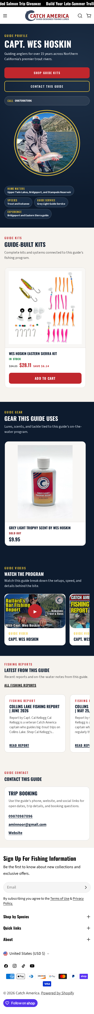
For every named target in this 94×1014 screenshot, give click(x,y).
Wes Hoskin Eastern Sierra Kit (33, 353)
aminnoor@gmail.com (27, 824)
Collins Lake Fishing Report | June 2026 (34, 708)
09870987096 (21, 816)
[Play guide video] (35, 611)
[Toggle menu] (5, 15)
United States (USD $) (27, 953)
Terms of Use (59, 898)
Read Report (19, 745)
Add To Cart (45, 378)
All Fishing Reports (20, 685)
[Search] (80, 15)
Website (15, 833)
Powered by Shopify (57, 993)
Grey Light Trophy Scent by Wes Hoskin (40, 527)
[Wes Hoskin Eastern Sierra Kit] (45, 308)
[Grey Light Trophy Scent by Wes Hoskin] (45, 482)
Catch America (27, 993)
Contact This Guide (47, 86)
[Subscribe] (85, 887)
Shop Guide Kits (47, 72)
